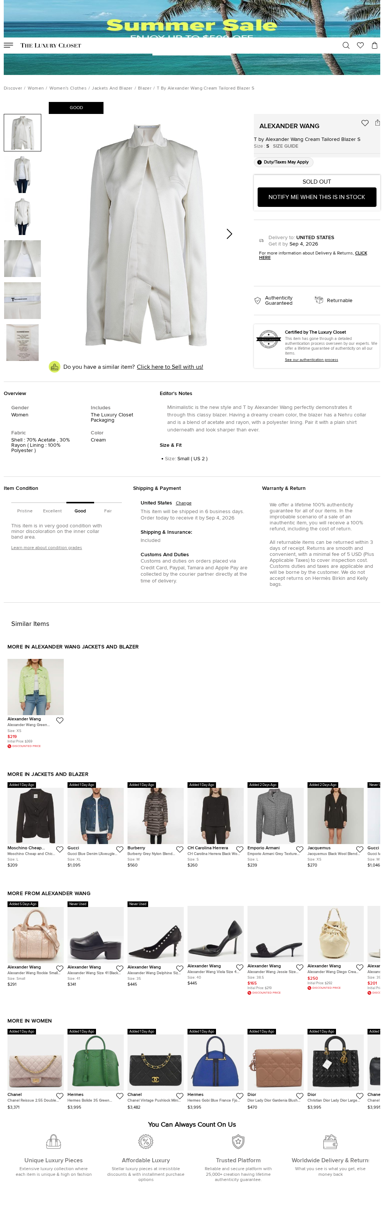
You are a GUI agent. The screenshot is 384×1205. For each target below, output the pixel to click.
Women (36, 88)
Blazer (145, 88)
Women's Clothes (68, 88)
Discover (13, 88)
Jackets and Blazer (112, 88)
